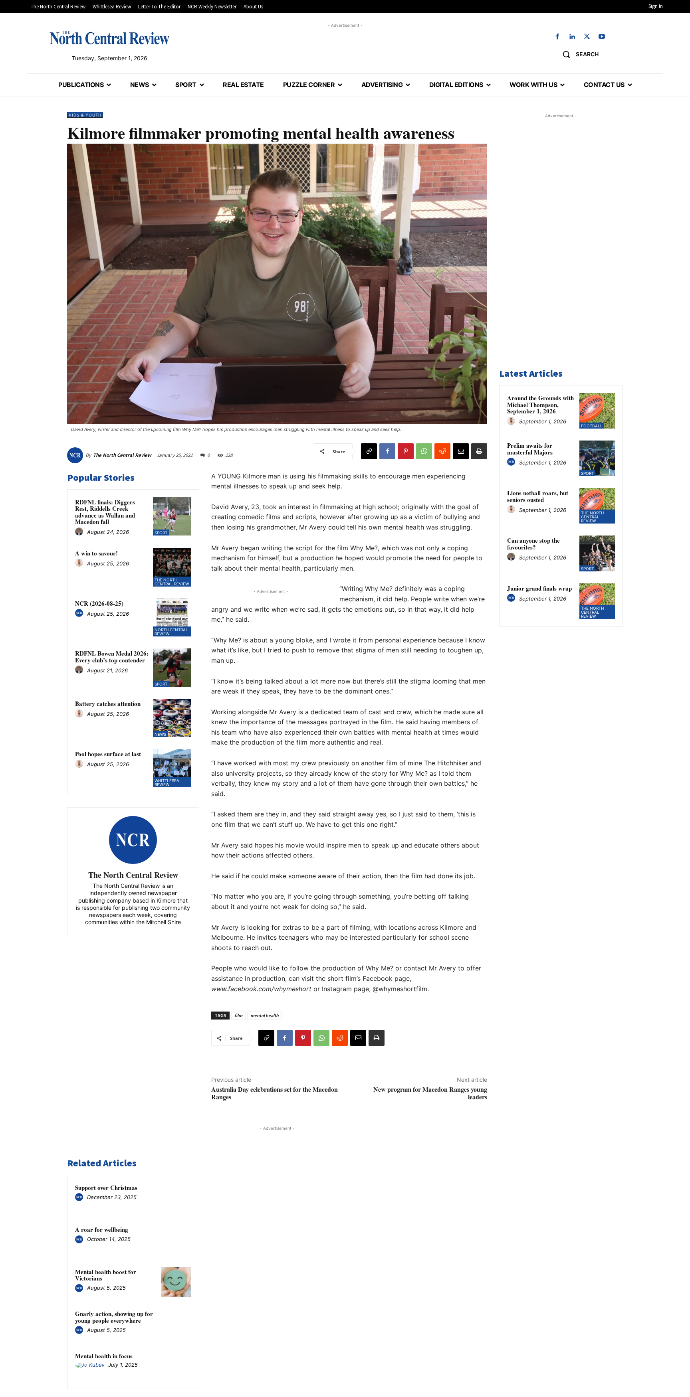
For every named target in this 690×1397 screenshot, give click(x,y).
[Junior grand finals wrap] (597, 601)
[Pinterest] (406, 451)
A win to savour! (96, 553)
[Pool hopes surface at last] (172, 768)
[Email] (461, 451)
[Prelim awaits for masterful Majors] (597, 458)
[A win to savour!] (172, 567)
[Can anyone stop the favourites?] (597, 553)
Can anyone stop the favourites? (533, 543)
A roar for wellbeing (101, 1229)
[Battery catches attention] (172, 718)
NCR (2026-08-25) (99, 603)
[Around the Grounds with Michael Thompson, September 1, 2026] (597, 411)
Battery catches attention (108, 703)
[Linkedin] (572, 37)
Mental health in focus (104, 1356)
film (238, 1015)
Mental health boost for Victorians (105, 1275)
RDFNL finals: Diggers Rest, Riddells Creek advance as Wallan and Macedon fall (105, 512)
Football (592, 425)
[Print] (479, 451)
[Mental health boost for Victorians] (176, 1282)
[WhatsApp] (424, 451)
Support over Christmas (106, 1187)
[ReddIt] (442, 451)
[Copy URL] (369, 451)
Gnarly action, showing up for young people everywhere (114, 1317)
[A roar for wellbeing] (176, 1240)
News (160, 734)
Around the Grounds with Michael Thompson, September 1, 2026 (540, 404)
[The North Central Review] (76, 455)
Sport (161, 532)
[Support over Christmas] (176, 1198)
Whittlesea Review (167, 782)
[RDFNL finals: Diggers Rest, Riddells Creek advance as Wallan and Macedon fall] (172, 516)
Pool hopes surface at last (108, 753)
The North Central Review (122, 455)
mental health (264, 1015)
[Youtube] (602, 37)
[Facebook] (557, 37)
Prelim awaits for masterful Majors (530, 448)
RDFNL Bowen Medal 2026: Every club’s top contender (112, 656)
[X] (587, 37)
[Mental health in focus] (176, 1366)
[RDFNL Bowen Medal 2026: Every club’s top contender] (172, 667)
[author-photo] (80, 532)
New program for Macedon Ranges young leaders (430, 1093)
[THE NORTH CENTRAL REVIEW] (109, 37)
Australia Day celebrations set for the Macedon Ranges (274, 1093)
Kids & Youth (85, 115)
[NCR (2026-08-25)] (172, 618)
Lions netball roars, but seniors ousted (537, 496)
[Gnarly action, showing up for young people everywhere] (176, 1324)
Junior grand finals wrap (539, 588)
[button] (578, 54)
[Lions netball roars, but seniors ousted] (597, 506)
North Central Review (171, 631)
